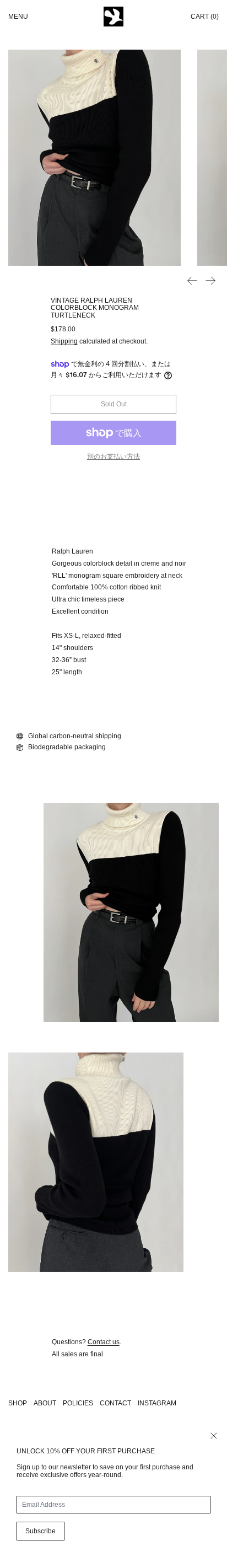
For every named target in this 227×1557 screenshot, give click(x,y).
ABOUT (45, 1403)
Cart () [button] (205, 16)
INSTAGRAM (157, 1403)
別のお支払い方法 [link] (113, 456)
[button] (94, 158)
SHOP (17, 1403)
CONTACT (115, 1403)
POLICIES (78, 1403)
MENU (18, 16)
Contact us (104, 1342)
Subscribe (40, 1531)
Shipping (64, 341)
